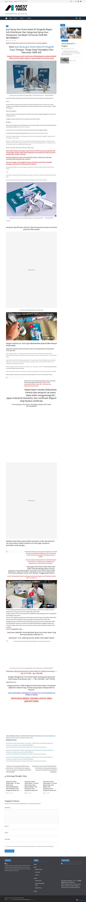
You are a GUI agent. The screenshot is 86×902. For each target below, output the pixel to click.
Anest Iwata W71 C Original (69, 44)
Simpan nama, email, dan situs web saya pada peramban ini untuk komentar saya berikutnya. (30, 846)
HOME (10, 18)
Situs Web (7, 839)
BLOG (15, 18)
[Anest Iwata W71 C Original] (70, 33)
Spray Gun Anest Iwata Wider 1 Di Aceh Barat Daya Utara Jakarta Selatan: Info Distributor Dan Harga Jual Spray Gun (31, 786)
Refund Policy (38, 887)
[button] (17, 18)
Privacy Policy (38, 880)
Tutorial (37, 875)
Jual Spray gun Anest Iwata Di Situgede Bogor (32, 48)
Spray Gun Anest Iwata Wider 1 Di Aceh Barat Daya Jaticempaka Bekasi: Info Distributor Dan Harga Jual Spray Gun (13, 786)
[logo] (6, 863)
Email (6, 832)
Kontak (29, 18)
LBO (7, 26)
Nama (7, 826)
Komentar (8, 807)
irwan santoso (71, 48)
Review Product (38, 869)
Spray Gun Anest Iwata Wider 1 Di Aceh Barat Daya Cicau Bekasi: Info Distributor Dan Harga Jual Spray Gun (50, 786)
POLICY (22, 18)
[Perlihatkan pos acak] (79, 18)
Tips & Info (37, 872)
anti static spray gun (22, 1)
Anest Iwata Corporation (66, 880)
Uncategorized (65, 40)
